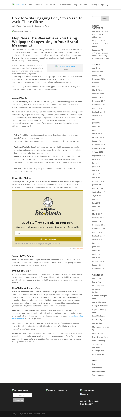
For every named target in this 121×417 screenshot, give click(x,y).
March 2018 (97, 177)
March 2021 (97, 68)
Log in (94, 364)
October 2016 (97, 232)
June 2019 (96, 123)
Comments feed (98, 371)
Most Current (97, 333)
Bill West (17, 26)
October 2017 (97, 188)
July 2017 (95, 199)
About (37, 5)
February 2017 (98, 217)
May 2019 (96, 126)
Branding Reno (98, 285)
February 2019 (98, 137)
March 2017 (97, 214)
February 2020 (98, 94)
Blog (75, 5)
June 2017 (96, 203)
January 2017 (97, 221)
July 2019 (95, 119)
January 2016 (97, 265)
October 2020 (97, 83)
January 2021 (97, 75)
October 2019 (97, 108)
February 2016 (98, 261)
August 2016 (97, 239)
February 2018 (98, 181)
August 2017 (97, 196)
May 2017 (96, 206)
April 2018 (96, 174)
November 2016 (98, 228)
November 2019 (98, 104)
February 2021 (98, 72)
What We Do (50, 5)
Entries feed (97, 368)
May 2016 (96, 250)
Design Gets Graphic (100, 306)
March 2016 (97, 257)
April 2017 (96, 210)
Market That (97, 323)
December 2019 (98, 101)
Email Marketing (98, 316)
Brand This (96, 282)
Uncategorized (98, 351)
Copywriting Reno (42, 26)
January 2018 (97, 185)
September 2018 (98, 155)
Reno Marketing (98, 340)
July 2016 (95, 243)
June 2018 (96, 166)
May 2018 (96, 170)
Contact (83, 5)
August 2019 (97, 115)
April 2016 (96, 254)
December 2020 (98, 79)
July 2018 (95, 163)
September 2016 (98, 236)
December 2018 (98, 145)
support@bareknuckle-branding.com (90, 402)
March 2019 (97, 134)
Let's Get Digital (98, 319)
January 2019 (97, 141)
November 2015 (98, 269)
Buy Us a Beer (26, 5)
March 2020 (97, 90)
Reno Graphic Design (100, 337)
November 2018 (98, 148)
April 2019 (96, 130)
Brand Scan (96, 278)
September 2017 (98, 192)
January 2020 (97, 97)
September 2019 (98, 112)
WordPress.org (98, 375)
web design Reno (99, 354)
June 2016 (96, 247)
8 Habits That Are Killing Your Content (100, 34)
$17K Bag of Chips (97, 5)
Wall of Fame (65, 5)
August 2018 (97, 159)
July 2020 (95, 86)
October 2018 (97, 152)
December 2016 (98, 225)
